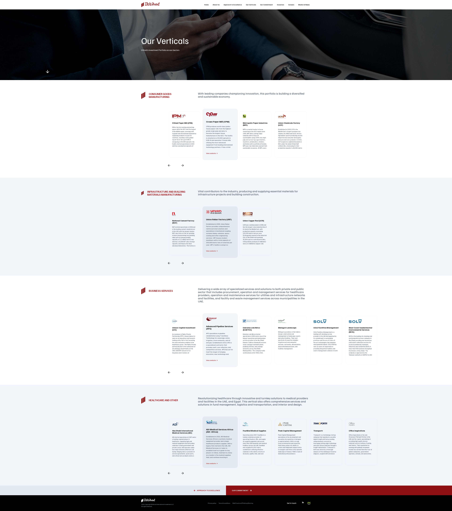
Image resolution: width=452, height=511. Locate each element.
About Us (216, 5)
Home (206, 5)
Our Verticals (251, 5)
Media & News (304, 5)
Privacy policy (212, 503)
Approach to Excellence (233, 5)
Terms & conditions (224, 503)
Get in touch (291, 503)
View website (211, 153)
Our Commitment (266, 5)
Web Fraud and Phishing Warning (242, 503)
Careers (291, 5)
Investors (280, 5)
